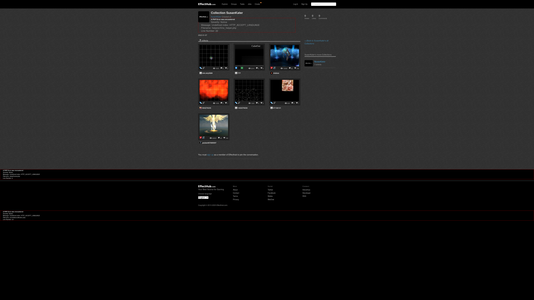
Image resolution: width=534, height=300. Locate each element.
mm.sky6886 (207, 73)
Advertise (306, 189)
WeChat (271, 199)
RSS (304, 196)
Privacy (236, 199)
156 (297, 68)
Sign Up (304, 4)
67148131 (277, 108)
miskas (276, 73)
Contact (236, 193)
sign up (210, 154)
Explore (225, 4)
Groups (234, 4)
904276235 (206, 108)
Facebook (272, 193)
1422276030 (243, 108)
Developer (306, 193)
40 (221, 138)
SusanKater (216, 16)
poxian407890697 (209, 143)
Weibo (270, 196)
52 (292, 68)
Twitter (270, 189)
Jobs (249, 4)
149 (227, 138)
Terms (235, 196)
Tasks (242, 4)
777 (239, 73)
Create (257, 4)
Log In (295, 4)
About (235, 189)
